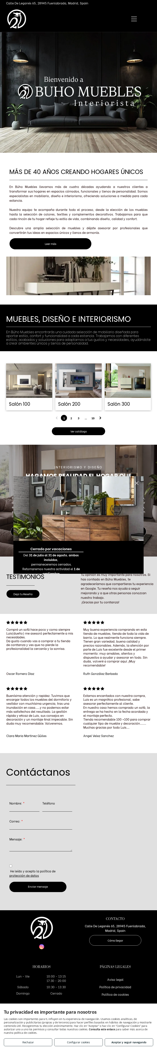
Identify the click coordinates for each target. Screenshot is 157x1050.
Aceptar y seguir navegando (128, 1042)
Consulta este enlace (102, 1029)
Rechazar (28, 1042)
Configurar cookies (78, 1042)
